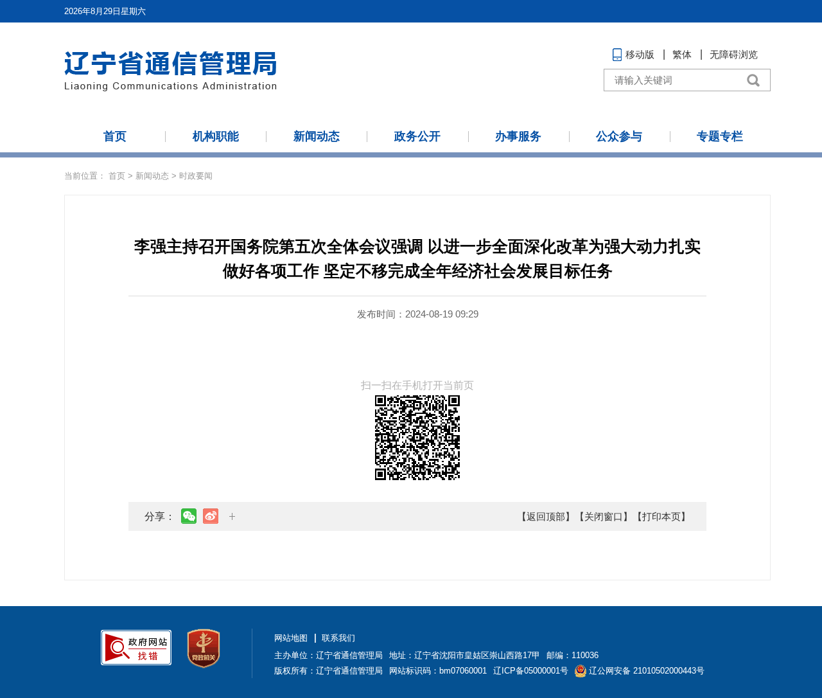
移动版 (639, 54)
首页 (115, 136)
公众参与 (619, 136)
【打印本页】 (661, 516)
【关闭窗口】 (604, 516)
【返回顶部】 (546, 516)
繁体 (682, 54)
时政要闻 (196, 176)
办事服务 (518, 136)
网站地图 (291, 638)
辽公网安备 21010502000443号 (646, 671)
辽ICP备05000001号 (530, 671)
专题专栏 (720, 136)
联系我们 (338, 638)
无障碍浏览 (734, 54)
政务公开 (417, 136)
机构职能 (216, 136)
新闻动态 (316, 136)
